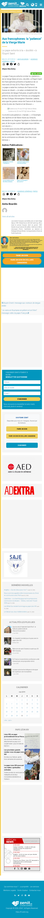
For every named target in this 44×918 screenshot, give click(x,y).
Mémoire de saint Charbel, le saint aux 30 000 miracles (25, 650)
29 (17, 716)
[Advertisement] (22, 285)
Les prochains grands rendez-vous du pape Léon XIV (14, 752)
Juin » (10, 720)
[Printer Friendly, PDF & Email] (36, 73)
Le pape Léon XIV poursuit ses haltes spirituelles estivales (14, 767)
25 (32, 712)
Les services (34, 887)
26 (37, 712)
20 (6, 712)
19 (37, 708)
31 (27, 716)
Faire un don (22, 255)
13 (6, 708)
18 (32, 708)
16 (22, 708)
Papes (19, 12)
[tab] (13, 840)
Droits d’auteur (22, 890)
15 (17, 708)
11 (32, 704)
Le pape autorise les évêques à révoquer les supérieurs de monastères (25, 671)
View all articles (8, 216)
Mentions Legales (9, 890)
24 (27, 712)
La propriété (24, 887)
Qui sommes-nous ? (11, 887)
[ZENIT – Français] (12, 4)
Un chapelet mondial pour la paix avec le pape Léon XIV (25, 639)
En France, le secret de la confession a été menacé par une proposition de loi (25, 660)
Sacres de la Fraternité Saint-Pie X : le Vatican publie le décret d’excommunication (24, 629)
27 (6, 716)
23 (22, 712)
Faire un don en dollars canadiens (22, 261)
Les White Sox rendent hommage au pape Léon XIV (20, 606)
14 (12, 708)
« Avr (5, 720)
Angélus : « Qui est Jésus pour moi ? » (16, 590)
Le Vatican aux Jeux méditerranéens (15, 612)
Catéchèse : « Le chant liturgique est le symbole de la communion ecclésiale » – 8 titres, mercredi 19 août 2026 (20, 601)
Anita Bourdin (22, 59)
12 (37, 704)
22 (17, 712)
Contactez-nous (35, 890)
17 (27, 708)
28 (12, 716)
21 (12, 712)
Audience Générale (9, 12)
